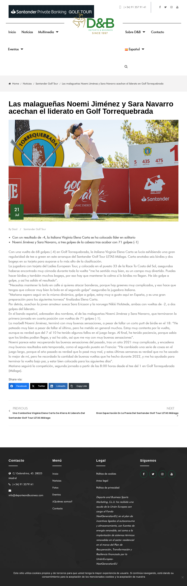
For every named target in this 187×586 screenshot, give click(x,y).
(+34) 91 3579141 (23, 484)
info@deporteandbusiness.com (26, 495)
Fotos (55, 487)
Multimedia (46, 32)
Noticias (27, 32)
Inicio (12, 32)
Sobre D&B (133, 32)
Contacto (157, 32)
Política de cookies (106, 473)
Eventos (13, 49)
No (86, 581)
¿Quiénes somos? (62, 501)
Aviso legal (102, 480)
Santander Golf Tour (35, 229)
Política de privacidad (107, 487)
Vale (80, 581)
